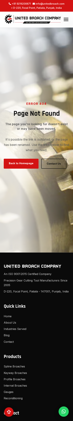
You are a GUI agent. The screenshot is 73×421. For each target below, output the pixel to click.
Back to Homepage (21, 163)
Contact (9, 341)
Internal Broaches (15, 385)
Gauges (8, 392)
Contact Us (54, 163)
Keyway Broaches (15, 373)
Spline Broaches (14, 366)
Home (8, 316)
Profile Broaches (14, 379)
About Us (10, 322)
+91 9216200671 (21, 3)
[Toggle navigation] (66, 19)
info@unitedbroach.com (49, 3)
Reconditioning (13, 398)
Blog (7, 335)
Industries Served (15, 329)
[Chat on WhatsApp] (64, 411)
